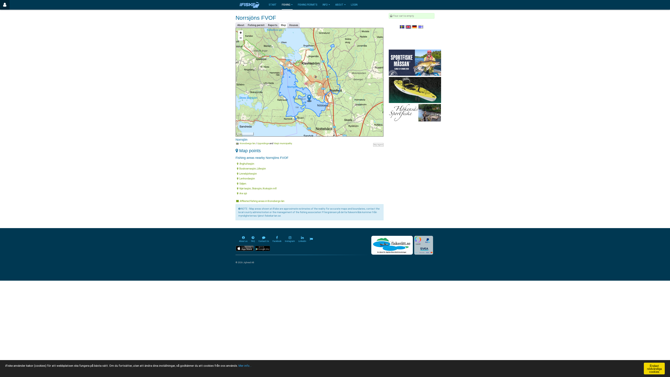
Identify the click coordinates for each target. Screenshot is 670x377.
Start (273, 4)
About (339, 4)
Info (325, 4)
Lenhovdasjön (247, 178)
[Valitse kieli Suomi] (421, 26)
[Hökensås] (415, 112)
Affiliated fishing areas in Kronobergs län (262, 201)
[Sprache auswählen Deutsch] (415, 26)
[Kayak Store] (415, 89)
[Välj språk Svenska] (402, 26)
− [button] (241, 38)
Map (283, 25)
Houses (293, 25)
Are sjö (243, 193)
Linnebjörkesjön (248, 173)
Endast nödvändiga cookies (654, 368)
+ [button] (241, 33)
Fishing (286, 4)
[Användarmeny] (5, 5)
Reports (272, 25)
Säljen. (243, 183)
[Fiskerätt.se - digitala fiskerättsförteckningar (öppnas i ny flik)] (392, 245)
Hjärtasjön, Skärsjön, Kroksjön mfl (258, 188)
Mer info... (245, 365)
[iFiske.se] (249, 5)
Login (354, 4)
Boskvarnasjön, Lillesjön (252, 168)
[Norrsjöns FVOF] (309, 98)
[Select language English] (408, 26)
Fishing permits (307, 4)
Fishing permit (256, 25)
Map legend (378, 145)
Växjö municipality (283, 143)
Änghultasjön (246, 163)
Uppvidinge (263, 143)
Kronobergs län (247, 143)
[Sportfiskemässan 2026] (415, 62)
